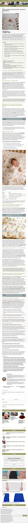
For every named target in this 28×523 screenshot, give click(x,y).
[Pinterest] (4, 32)
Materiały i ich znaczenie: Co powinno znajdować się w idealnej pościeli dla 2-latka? (13, 63)
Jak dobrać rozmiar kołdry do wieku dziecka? (9, 60)
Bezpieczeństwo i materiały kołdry (7, 61)
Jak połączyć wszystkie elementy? (7, 68)
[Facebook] (2, 32)
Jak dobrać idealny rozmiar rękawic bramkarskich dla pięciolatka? (13, 363)
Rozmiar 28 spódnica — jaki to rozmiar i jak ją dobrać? (11, 491)
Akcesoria (3, 507)
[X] (5, 32)
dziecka (8, 302)
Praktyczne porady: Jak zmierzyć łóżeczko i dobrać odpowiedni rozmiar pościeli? (13, 67)
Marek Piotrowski (9, 374)
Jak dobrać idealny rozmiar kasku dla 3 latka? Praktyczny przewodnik (13, 357)
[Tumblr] (9, 32)
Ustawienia (16, 515)
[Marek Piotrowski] (4, 379)
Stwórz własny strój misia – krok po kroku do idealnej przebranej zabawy (14, 367)
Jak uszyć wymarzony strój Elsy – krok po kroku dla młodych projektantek (14, 360)
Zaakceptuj (25, 515)
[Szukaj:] (13, 428)
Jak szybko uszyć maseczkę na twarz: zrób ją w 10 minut (15, 441)
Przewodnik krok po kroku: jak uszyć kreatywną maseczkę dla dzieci (13, 364)
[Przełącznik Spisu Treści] (24, 59)
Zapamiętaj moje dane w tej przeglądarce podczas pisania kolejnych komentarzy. (13, 404)
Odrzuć (20, 515)
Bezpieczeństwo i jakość (6, 64)
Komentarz (3, 393)
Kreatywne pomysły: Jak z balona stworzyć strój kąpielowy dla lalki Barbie (14, 359)
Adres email (16, 399)
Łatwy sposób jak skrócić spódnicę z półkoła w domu (11, 502)
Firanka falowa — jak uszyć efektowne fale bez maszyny (15, 445)
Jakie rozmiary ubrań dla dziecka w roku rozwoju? (10, 366)
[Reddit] (6, 32)
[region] (14, 515)
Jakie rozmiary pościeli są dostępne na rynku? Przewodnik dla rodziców (12, 65)
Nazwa (3, 399)
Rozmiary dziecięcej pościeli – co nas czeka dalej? (9, 66)
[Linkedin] (8, 32)
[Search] (25, 6)
